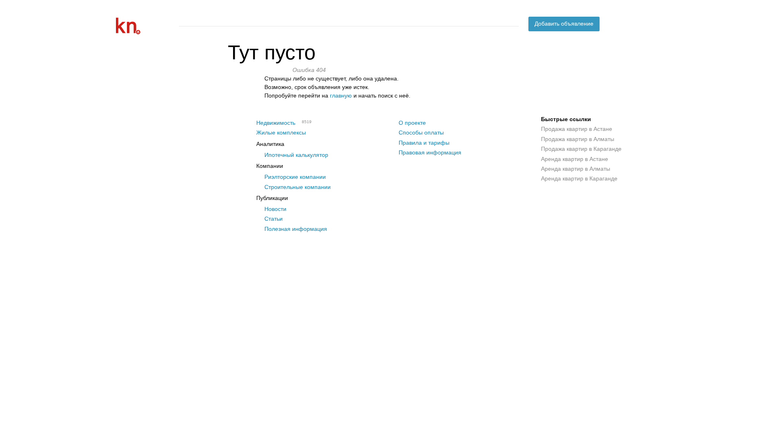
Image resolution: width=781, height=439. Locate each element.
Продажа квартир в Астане (576, 129)
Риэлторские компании (295, 177)
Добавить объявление (563, 23)
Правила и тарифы (424, 142)
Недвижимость (275, 123)
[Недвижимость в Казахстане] (144, 26)
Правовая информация (430, 152)
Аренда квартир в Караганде (579, 178)
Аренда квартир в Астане (574, 159)
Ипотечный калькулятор (296, 155)
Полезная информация (295, 229)
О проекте (412, 123)
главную (341, 95)
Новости (275, 209)
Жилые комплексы (281, 132)
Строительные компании (297, 187)
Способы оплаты (421, 132)
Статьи (273, 218)
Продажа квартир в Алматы (577, 139)
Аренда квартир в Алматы (575, 168)
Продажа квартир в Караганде (581, 149)
